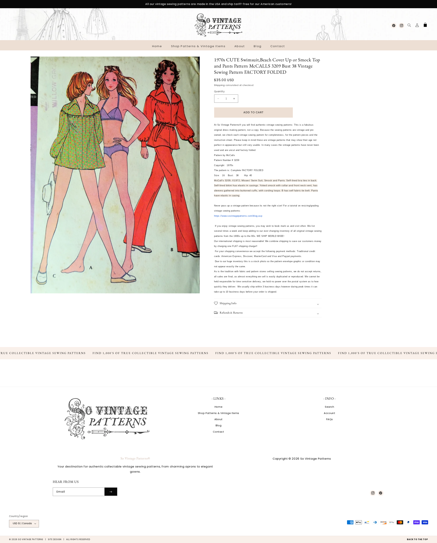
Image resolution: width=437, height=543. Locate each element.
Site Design (54, 539)
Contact (218, 431)
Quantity (219, 91)
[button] (409, 25)
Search (329, 407)
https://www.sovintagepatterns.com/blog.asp (238, 216)
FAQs (329, 419)
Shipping (219, 85)
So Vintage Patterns (30, 539)
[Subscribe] (110, 492)
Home (219, 407)
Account (329, 413)
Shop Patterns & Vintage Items (218, 413)
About (218, 419)
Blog (219, 425)
